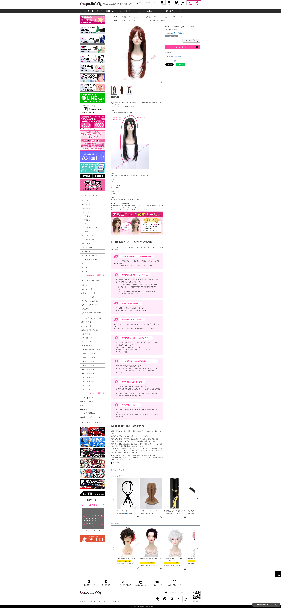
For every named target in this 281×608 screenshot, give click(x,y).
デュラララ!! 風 (86, 342)
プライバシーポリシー (116, 601)
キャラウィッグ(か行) (88, 357)
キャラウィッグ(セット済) (89, 280)
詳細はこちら (117, 463)
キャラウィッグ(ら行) (88, 385)
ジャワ (144, 20)
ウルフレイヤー (86, 271)
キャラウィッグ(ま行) (88, 377)
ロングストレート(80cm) (151, 17)
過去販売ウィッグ (86, 409)
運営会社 (82, 601)
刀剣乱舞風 (85, 309)
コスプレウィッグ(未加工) (89, 196)
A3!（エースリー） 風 (88, 293)
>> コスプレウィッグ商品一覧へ (95, 275)
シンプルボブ (85, 232)
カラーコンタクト (86, 402)
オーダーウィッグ (86, 398)
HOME (115, 17)
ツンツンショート (87, 216)
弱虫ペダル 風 (85, 334)
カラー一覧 (85, 200)
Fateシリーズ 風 (86, 289)
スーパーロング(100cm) (89, 259)
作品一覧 (84, 285)
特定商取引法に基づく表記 (97, 601)
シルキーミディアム (87, 239)
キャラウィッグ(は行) (88, 373)
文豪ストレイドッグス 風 (89, 330)
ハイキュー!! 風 (86, 326)
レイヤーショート (87, 224)
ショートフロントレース (89, 228)
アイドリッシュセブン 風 (89, 301)
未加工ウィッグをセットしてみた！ (91, 418)
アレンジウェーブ (87, 236)
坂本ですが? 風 (86, 322)
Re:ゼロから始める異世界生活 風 (91, 313)
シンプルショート (87, 220)
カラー (136, 20)
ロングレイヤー (86, 267)
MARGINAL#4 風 (86, 346)
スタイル (137, 17)
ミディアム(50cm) (87, 247)
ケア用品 (83, 405)
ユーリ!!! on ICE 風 (87, 297)
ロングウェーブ (86, 263)
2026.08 (93, 505)
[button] (113, 498)
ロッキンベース (86, 243)
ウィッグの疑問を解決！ (89, 413)
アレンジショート (87, 208)
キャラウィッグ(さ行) (88, 361)
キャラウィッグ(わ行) (88, 389)
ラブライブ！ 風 (86, 338)
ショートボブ (85, 212)
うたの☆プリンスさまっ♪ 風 (90, 350)
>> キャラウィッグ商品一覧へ (95, 393)
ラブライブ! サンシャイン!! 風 (91, 318)
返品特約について (170, 52)
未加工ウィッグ (125, 17)
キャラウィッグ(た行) (88, 365)
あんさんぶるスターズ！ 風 (90, 305)
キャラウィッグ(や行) (88, 381)
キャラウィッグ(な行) (88, 369)
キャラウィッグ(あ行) (88, 353)
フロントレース (86, 251)
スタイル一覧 (85, 204)
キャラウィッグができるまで (91, 422)
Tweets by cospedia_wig (87, 129)
